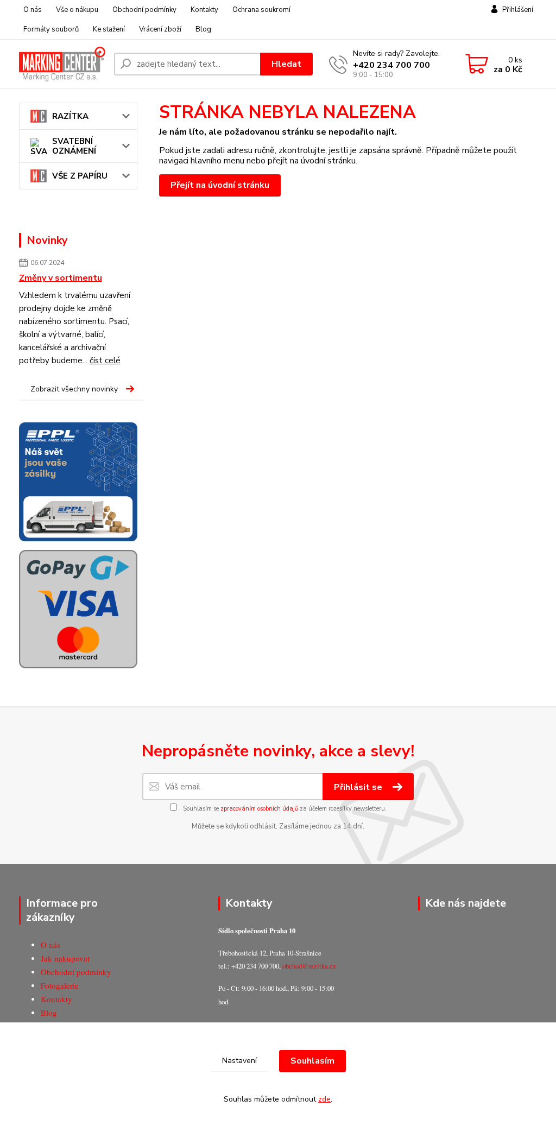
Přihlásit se (359, 787)
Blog (203, 29)
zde (324, 1099)
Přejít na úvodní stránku (219, 185)
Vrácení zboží (160, 29)
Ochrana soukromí (261, 10)
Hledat (286, 64)
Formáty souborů (51, 29)
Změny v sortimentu (60, 278)
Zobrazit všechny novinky (74, 389)
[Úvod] (62, 64)
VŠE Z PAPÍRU (80, 175)
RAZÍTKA (70, 116)
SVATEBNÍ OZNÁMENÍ (74, 146)
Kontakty (204, 10)
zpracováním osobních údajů (259, 809)
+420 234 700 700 (391, 65)
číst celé (105, 360)
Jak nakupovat (65, 958)
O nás (32, 10)
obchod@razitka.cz (309, 966)
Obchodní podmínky (144, 10)
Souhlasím (312, 1061)
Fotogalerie (60, 985)
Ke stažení (109, 29)
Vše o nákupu (77, 10)
